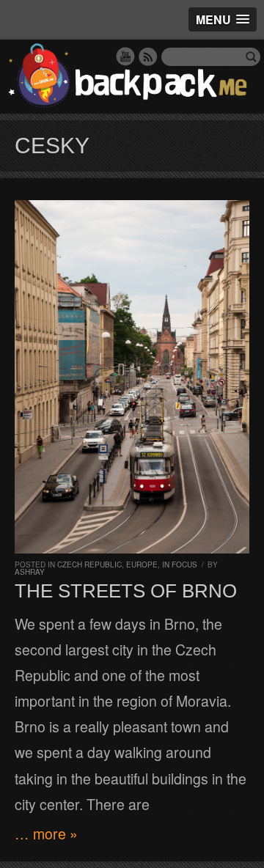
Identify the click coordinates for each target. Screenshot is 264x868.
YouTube (125, 56)
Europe (142, 564)
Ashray (30, 572)
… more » (46, 833)
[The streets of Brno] (132, 376)
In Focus (179, 564)
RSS (148, 56)
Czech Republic (89, 564)
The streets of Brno (126, 591)
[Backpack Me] (132, 77)
